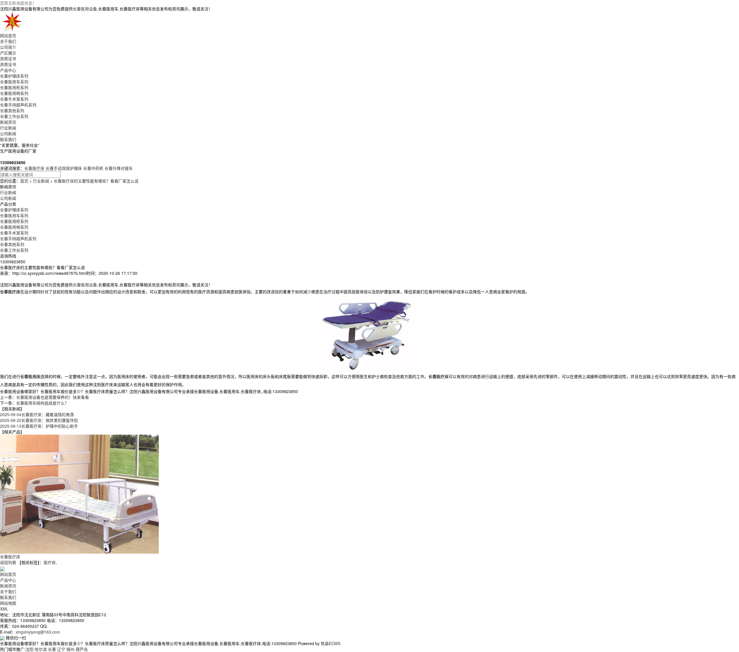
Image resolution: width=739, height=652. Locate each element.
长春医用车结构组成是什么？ (42, 403)
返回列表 (8, 562)
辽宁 (61, 649)
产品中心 (8, 70)
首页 (24, 181)
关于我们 (8, 41)
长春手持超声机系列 (18, 105)
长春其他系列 (12, 110)
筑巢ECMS (330, 643)
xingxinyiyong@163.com (38, 632)
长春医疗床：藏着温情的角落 (37, 414)
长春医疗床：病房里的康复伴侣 (39, 420)
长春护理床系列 (14, 76)
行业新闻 (8, 128)
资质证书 (8, 58)
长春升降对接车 (118, 168)
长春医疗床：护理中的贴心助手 (39, 426)
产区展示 (8, 53)
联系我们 (8, 139)
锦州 (70, 649)
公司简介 (8, 47)
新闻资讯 (8, 122)
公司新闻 (8, 133)
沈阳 (29, 649)
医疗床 (50, 562)
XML (4, 609)
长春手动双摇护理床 (64, 168)
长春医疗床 (34, 168)
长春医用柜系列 (14, 87)
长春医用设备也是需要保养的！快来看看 (52, 397)
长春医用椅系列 (14, 93)
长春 (52, 649)
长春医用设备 (85, 9)
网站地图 (8, 603)
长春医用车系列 (14, 81)
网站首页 (8, 35)
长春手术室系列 (14, 99)
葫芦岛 (82, 649)
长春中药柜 (93, 168)
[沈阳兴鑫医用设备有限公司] (71, 21)
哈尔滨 (41, 649)
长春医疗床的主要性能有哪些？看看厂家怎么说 (96, 181)
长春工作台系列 (14, 116)
